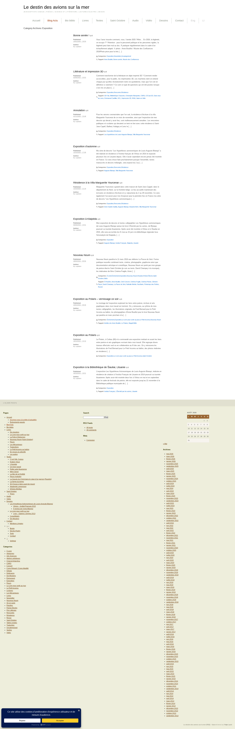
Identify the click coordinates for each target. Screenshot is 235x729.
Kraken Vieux (15, 462)
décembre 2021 (172, 535)
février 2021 (170, 543)
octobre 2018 (171, 600)
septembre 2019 (172, 575)
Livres (85, 20)
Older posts (10, 403)
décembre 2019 (172, 570)
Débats (9, 571)
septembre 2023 (172, 501)
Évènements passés (17, 422)
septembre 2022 (172, 521)
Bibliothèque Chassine (117, 95)
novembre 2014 (172, 684)
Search (86, 413)
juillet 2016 (170, 637)
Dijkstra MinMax (16, 489)
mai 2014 (169, 696)
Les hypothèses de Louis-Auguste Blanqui (118, 134)
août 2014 (170, 691)
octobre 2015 (171, 659)
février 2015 (170, 676)
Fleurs (12, 442)
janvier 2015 (171, 679)
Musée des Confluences (131, 59)
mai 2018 (169, 607)
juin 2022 (169, 526)
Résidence (124, 92)
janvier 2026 (171, 461)
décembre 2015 (172, 654)
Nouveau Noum (81, 255)
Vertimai (13, 541)
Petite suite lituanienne (18, 469)
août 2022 (170, 523)
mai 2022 (169, 528)
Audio (135, 20)
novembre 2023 (172, 498)
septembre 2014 (172, 689)
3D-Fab (106, 95)
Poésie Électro (148, 276)
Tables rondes (12, 623)
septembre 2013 (172, 716)
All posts (89, 428)
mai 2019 (169, 585)
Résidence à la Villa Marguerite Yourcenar (96, 182)
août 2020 (170, 553)
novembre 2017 (172, 619)
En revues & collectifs (18, 452)
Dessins (163, 20)
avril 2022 (170, 530)
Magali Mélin (133, 323)
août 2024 (170, 484)
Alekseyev (10, 554)
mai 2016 (169, 642)
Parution (140, 276)
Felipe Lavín (228, 724)
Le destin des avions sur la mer (56, 7)
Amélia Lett (107, 323)
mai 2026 (169, 454)
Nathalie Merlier (131, 284)
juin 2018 (169, 605)
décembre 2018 (172, 595)
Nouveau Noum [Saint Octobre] (21, 440)
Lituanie (135, 243)
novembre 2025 (172, 464)
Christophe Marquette (133, 95)
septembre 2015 (172, 661)
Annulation (79, 110)
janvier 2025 (171, 476)
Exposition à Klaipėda (85, 219)
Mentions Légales (16, 524)
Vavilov (9, 630)
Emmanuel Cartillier (110, 98)
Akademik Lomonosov (18, 486)
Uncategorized (126, 56)
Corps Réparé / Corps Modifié (18, 568)
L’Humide (13, 464)
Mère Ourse (14, 472)
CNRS (143, 95)
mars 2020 (170, 563)
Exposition (110, 56)
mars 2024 (170, 493)
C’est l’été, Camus (16, 459)
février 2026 (170, 459)
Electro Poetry (15, 531)
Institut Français (121, 243)
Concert (9, 566)
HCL (119, 98)
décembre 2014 (172, 681)
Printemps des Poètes (151, 284)
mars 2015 (170, 674)
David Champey (108, 284)
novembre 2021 (172, 538)
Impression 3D (126, 98)
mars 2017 (170, 629)
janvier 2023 (171, 513)
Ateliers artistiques (13, 558)
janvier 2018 (171, 617)
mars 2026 (170, 456)
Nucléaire (140, 284)
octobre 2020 (171, 550)
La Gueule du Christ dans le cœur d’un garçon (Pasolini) (31, 479)
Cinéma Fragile (135, 282)
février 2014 (170, 703)
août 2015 (170, 664)
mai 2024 (169, 488)
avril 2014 (170, 698)
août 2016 (170, 634)
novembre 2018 (172, 597)
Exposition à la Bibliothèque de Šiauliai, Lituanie (99, 367)
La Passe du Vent (120, 284)
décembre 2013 (172, 708)
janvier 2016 (171, 652)
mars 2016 (170, 647)
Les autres (14, 454)
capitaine (78, 46)
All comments (91, 430)
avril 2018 (170, 609)
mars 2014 (170, 701)
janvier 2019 (171, 592)
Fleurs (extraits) (15, 477)
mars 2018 (170, 612)
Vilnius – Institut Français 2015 (24, 506)
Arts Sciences (12, 556)
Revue (9, 618)
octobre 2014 (171, 686)
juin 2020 (169, 558)
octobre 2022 (171, 518)
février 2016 (170, 649)
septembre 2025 (172, 466)
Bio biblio (70, 20)
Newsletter (117, 56)
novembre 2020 (172, 548)
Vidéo (149, 20)
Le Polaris (124, 323)
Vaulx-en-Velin (141, 98)
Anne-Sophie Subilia (110, 207)
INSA (133, 98)
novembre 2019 (172, 572)
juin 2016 (169, 639)
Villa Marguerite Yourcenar (141, 134)
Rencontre (117, 92)
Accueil (36, 20)
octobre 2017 (171, 622)
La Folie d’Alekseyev (17, 437)
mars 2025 (170, 471)
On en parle (11, 603)
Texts (12, 533)
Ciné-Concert (125, 282)
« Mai (165, 444)
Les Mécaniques (16, 445)
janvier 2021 (171, 545)
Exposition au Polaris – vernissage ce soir (96, 299)
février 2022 (170, 533)
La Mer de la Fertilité (17, 474)
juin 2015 (169, 666)
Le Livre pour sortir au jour (130, 320)
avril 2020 (170, 560)
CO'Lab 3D (149, 95)
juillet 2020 (170, 555)
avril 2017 (170, 627)
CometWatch (14, 516)
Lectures (10, 591)
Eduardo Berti (133, 207)
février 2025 (170, 474)
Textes (99, 20)
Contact (179, 20)
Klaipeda (130, 243)
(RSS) (208, 724)
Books (12, 528)
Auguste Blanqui (109, 170)
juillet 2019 (170, 580)
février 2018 (170, 615)
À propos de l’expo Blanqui (23, 509)
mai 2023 (169, 508)
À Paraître (107, 282)
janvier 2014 (171, 706)
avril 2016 (170, 644)
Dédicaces (10, 573)
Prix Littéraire (11, 610)
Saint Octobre (117, 20)
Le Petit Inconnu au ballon (19, 449)
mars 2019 (170, 587)
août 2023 (170, 503)
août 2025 (170, 469)
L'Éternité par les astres (123, 391)
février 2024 (170, 496)
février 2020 (170, 565)
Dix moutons (14, 432)
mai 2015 (169, 669)
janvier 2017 (171, 632)
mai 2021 (169, 540)
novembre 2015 (172, 656)
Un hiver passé (15, 467)
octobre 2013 (171, 713)
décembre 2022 (172, 516)
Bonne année (117, 59)
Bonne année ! (81, 35)
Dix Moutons (14, 519)
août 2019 (170, 577)
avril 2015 (170, 671)
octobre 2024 (171, 481)
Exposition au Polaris (84, 335)
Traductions (14, 447)
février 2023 (170, 511)
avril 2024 (170, 491)
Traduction (10, 625)
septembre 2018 (172, 602)
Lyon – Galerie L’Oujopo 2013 (24, 514)
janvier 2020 (171, 568)
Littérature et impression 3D (88, 71)
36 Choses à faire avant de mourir (22, 484)
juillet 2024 (170, 486)
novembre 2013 (172, 711)
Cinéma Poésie (146, 282)
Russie (100, 287)
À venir (109, 276)
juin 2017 (169, 624)
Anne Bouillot (108, 59)
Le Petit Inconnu (145, 320)
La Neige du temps (17, 482)
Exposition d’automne (85, 146)
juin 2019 (169, 582)
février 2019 (170, 590)
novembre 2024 (172, 479)
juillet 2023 (170, 506)
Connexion (90, 440)
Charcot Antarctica (13, 561)
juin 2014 (169, 694)
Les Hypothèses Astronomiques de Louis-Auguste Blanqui (31, 504)
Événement (115, 276)
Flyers (12, 494)
